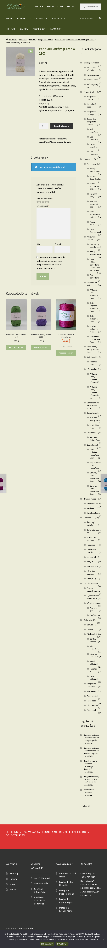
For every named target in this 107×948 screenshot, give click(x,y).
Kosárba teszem (61, 126)
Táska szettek (93, 696)
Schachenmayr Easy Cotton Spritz (93, 405)
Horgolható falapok (91, 98)
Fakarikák (91, 545)
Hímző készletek (94, 503)
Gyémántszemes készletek (93, 597)
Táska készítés (90, 620)
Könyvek (90, 561)
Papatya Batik (93, 223)
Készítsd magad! (94, 603)
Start (9, 18)
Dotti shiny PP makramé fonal (95, 339)
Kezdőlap (13, 39)
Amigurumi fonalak (45, 39)
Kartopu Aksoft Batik (95, 170)
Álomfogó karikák (91, 523)
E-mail (58, 244)
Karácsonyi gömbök (91, 69)
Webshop (39, 6)
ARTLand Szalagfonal (95, 419)
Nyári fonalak (92, 357)
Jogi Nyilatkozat (42, 878)
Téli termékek (94, 153)
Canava (90, 629)
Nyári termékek (94, 130)
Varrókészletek (93, 513)
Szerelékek (91, 691)
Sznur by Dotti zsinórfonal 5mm (94, 490)
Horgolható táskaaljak (91, 685)
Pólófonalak (92, 369)
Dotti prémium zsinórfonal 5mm (94, 453)
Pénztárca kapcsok (91, 572)
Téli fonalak (91, 432)
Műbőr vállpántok (94, 662)
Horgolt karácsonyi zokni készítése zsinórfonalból (91, 779)
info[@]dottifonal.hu (90, 888)
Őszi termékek (94, 138)
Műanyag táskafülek (94, 655)
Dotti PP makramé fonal (94, 329)
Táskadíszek (92, 700)
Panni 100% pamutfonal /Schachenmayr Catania (74, 39)
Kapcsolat (56, 29)
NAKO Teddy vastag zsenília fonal (93, 349)
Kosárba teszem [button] (16, 347)
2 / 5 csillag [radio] (40, 202)
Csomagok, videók (91, 62)
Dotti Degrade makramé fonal (94, 307)
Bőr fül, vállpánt (93, 640)
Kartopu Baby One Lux (95, 177)
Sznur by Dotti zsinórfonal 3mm (94, 476)
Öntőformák (95, 615)
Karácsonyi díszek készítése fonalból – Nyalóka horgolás (92, 751)
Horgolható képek (91, 105)
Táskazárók (91, 710)
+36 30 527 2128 (87, 877)
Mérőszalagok (93, 566)
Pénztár (71, 6)
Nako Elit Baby (93, 195)
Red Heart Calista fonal (95, 438)
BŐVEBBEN (62, 944)
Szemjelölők (92, 578)
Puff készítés (92, 79)
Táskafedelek (92, 705)
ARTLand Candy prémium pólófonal (94, 378)
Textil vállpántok (94, 677)
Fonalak (32, 39)
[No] (103, 939)
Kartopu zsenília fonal (95, 253)
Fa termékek (89, 92)
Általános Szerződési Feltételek (39, 900)
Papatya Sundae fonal (95, 230)
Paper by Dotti (93, 363)
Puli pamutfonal (94, 276)
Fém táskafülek (94, 647)
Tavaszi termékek (94, 145)
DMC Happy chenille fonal (95, 245)
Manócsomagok (93, 75)
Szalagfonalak (93, 413)
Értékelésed (43, 205)
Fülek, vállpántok (94, 634)
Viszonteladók (38, 18)
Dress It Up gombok (91, 538)
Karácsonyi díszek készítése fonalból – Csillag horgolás (92, 738)
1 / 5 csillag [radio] (38, 202)
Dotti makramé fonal (94, 319)
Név (39, 244)
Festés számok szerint (93, 589)
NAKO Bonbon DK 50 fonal (94, 186)
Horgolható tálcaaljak (91, 113)
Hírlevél (10, 29)
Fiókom (50, 6)
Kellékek (90, 508)
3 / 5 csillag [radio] (43, 202)
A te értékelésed (45, 198)
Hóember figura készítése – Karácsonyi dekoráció (90, 765)
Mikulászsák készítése (89, 791)
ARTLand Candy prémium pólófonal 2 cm (94, 392)
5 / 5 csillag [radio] (48, 202)
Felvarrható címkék (91, 551)
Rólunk (21, 18)
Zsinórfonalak (92, 445)
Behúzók (90, 624)
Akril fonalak (92, 164)
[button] (30, 51)
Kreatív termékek (91, 583)
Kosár (60, 6)
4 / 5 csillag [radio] (45, 202)
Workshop (39, 29)
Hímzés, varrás (90, 499)
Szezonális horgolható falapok (91, 122)
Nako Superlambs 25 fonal (95, 214)
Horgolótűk (91, 557)
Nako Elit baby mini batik (94, 204)
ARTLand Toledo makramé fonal (94, 294)
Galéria (24, 29)
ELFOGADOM (47, 944)
